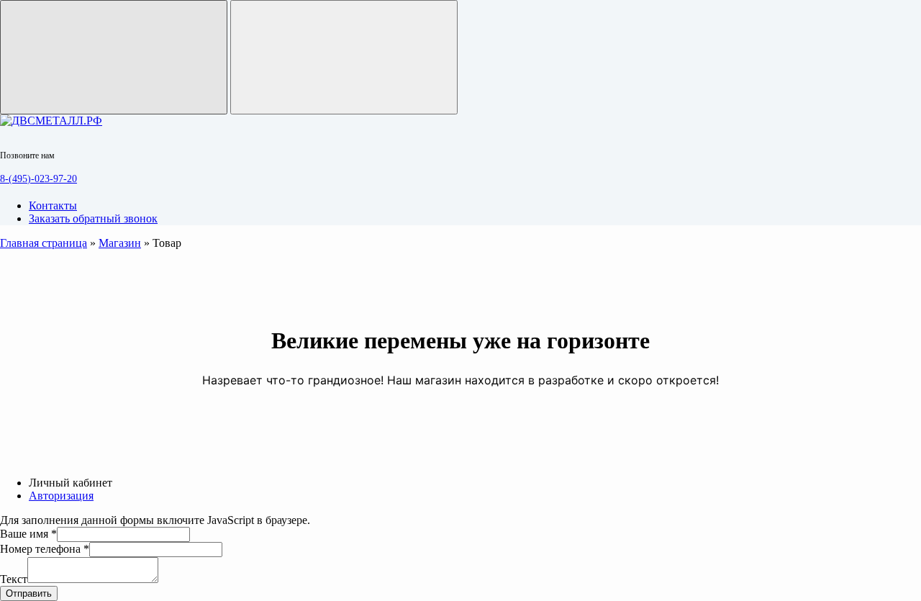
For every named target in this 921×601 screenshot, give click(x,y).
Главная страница (43, 243)
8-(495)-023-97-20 (38, 178)
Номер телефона (44, 549)
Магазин (120, 243)
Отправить (29, 593)
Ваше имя (28, 534)
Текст (13, 579)
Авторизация (61, 495)
